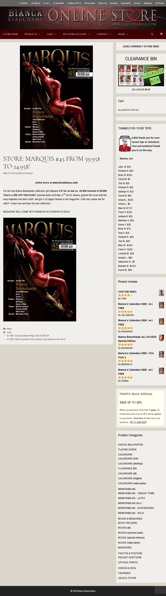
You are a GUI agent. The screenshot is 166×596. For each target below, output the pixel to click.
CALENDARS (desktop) (130, 463)
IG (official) (35, 3)
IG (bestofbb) (58, 3)
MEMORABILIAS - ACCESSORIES (136, 508)
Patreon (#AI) (89, 3)
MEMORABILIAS (126, 489)
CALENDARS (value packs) (132, 483)
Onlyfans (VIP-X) (74, 3)
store (9, 332)
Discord (137, 3)
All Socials (160, 3)
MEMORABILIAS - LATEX (131, 498)
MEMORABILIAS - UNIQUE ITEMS (136, 493)
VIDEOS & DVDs (127, 568)
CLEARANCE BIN (127, 468)
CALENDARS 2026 (128, 458)
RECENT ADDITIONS (129, 557)
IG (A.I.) (47, 3)
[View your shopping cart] (161, 34)
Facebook (114, 3)
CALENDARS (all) (127, 473)
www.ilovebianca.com (65, 182)
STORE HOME (10, 34)
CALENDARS (125, 454)
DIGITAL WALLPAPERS (130, 444)
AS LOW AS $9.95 (141, 89)
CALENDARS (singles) (130, 478)
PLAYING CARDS (127, 449)
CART (50, 34)
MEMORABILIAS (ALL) (130, 503)
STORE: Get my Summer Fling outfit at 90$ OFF (28, 335)
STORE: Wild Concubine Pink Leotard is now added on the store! (36, 339)
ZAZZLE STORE (127, 578)
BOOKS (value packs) (129, 542)
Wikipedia (148, 3)
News (9, 328)
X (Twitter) (23, 3)
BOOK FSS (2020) (127, 523)
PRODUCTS (30, 34)
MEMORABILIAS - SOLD (131, 513)
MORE (121, 34)
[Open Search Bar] (152, 34)
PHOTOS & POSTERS (130, 553)
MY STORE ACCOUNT (75, 34)
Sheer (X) (103, 3)
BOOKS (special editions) (131, 537)
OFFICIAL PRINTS (128, 562)
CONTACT (102, 34)
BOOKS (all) (124, 527)
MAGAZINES (124, 547)
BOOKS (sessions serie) (130, 532)
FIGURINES (124, 573)
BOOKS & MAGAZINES (130, 518)
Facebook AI (125, 3)
